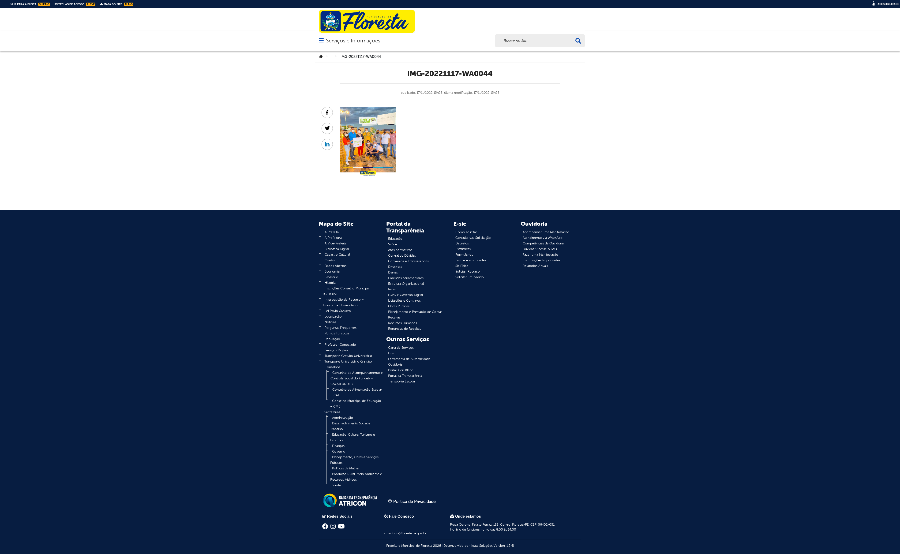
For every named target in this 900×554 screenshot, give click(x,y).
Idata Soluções (482, 545)
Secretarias (332, 412)
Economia (332, 271)
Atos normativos (400, 250)
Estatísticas (463, 249)
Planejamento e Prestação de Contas (415, 312)
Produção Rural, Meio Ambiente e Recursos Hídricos (356, 476)
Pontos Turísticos (337, 333)
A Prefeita (332, 232)
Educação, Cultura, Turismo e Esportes (352, 437)
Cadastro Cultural (337, 254)
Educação (395, 238)
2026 (436, 545)
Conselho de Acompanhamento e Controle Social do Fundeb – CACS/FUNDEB (356, 378)
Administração (342, 417)
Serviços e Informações (353, 41)
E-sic (391, 353)
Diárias (393, 272)
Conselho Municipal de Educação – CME (355, 403)
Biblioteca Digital (337, 249)
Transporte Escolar (401, 381)
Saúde (336, 485)
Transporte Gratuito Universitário (348, 356)
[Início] (321, 57)
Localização (333, 316)
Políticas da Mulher (346, 468)
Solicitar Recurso (467, 271)
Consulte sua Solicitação (473, 238)
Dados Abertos (335, 266)
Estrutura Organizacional (406, 283)
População (332, 339)
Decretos (462, 243)
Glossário (331, 277)
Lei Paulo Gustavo (338, 311)
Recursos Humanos (402, 323)
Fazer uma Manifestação (540, 254)
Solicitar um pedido (469, 277)
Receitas (394, 317)
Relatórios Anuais (535, 266)
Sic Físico (462, 266)
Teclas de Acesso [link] (76, 4)
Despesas (395, 267)
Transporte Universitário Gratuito (348, 361)
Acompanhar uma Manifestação (546, 232)
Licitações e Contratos (404, 300)
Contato (331, 260)
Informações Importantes (541, 260)
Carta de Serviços (401, 347)
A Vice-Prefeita (335, 243)
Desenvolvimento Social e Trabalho (350, 426)
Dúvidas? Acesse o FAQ (540, 249)
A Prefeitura (333, 238)
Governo (338, 451)
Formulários (464, 254)
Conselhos (332, 367)
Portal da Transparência (405, 376)
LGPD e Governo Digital (405, 295)
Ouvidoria (395, 364)
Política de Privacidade (414, 501)
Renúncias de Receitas (404, 328)
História (330, 282)
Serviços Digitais (336, 350)
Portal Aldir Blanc (400, 370)
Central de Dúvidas (402, 255)
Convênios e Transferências (408, 261)
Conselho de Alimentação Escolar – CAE (356, 392)
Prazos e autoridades (470, 260)
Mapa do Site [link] (118, 4)
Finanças (338, 446)
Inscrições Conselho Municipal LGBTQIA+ (346, 291)
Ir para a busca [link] (31, 4)
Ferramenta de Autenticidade (409, 359)
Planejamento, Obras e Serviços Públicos (354, 459)
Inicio (392, 289)
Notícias (330, 322)
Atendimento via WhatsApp (542, 238)
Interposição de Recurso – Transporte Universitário (343, 302)
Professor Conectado (340, 344)
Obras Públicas (398, 306)
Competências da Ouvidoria (543, 243)
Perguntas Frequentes (340, 327)
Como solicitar (466, 232)
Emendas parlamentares (406, 278)
